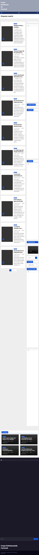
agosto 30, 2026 (6, 441)
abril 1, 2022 (17, 153)
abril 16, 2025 (17, 54)
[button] (35, 12)
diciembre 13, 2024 (18, 78)
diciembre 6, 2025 (18, 29)
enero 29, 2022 (18, 203)
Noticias (15, 23)
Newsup (14, 552)
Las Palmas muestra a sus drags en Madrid (18, 228)
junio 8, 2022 (17, 128)
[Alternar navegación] (19, 13)
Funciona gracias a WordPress (6, 552)
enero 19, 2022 (17, 230)
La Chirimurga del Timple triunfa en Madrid (18, 151)
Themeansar (3, 553)
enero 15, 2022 (17, 254)
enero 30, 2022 (18, 177)
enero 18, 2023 (17, 104)
